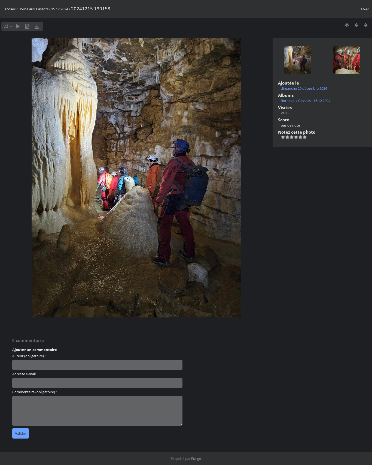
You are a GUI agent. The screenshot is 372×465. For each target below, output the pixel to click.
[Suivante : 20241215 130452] (366, 25)
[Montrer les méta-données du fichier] (27, 26)
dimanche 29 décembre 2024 (304, 88)
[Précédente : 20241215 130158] (356, 25)
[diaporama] (18, 26)
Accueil (10, 9)
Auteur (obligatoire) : (28, 355)
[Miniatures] (347, 25)
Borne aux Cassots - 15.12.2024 (43, 9)
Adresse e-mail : (24, 373)
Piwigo (196, 458)
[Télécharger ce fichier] (37, 26)
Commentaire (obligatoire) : (34, 391)
